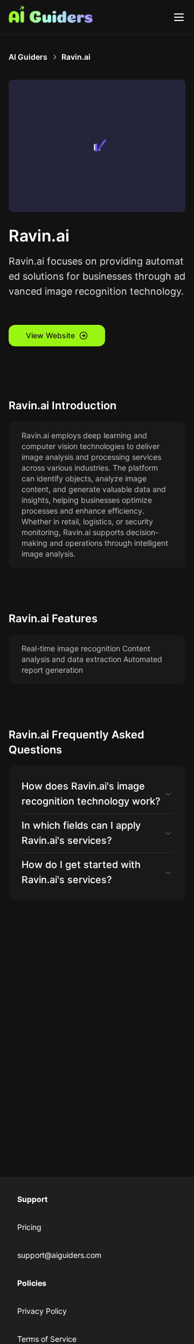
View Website (50, 335)
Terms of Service (47, 1338)
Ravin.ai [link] (76, 56)
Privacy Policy (42, 1310)
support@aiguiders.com (59, 1255)
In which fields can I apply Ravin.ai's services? (81, 833)
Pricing (29, 1227)
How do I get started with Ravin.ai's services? (81, 872)
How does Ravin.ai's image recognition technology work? (91, 793)
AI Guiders (28, 56)
